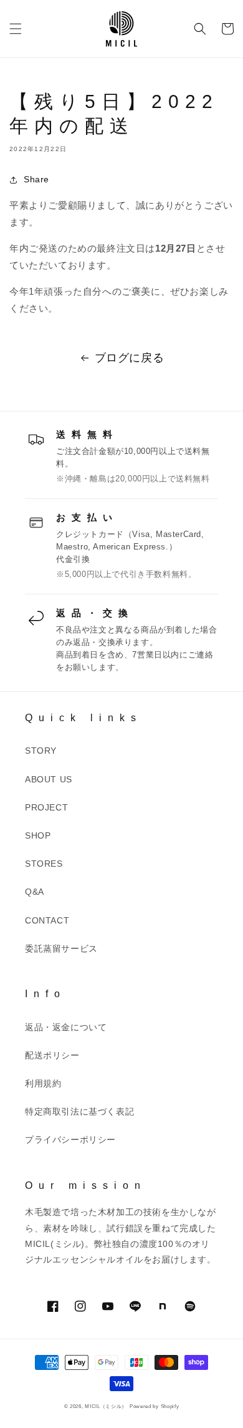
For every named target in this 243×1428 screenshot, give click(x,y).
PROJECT (46, 807)
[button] (15, 28)
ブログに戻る (129, 358)
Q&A (34, 892)
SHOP (37, 835)
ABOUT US (48, 779)
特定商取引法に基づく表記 (79, 1111)
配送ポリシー (52, 1055)
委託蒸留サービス (61, 948)
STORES (44, 864)
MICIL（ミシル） (106, 1406)
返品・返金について (66, 1027)
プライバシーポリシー (70, 1140)
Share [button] (36, 179)
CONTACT (47, 920)
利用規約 (43, 1083)
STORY (41, 751)
